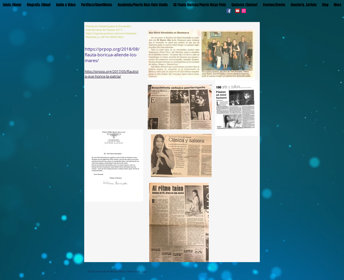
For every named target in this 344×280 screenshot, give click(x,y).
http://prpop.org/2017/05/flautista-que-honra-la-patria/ (111, 74)
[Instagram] (244, 11)
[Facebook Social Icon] (228, 11)
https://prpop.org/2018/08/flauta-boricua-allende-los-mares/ (112, 54)
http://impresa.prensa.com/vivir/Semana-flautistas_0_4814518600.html (111, 35)
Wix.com (142, 271)
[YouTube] (237, 11)
